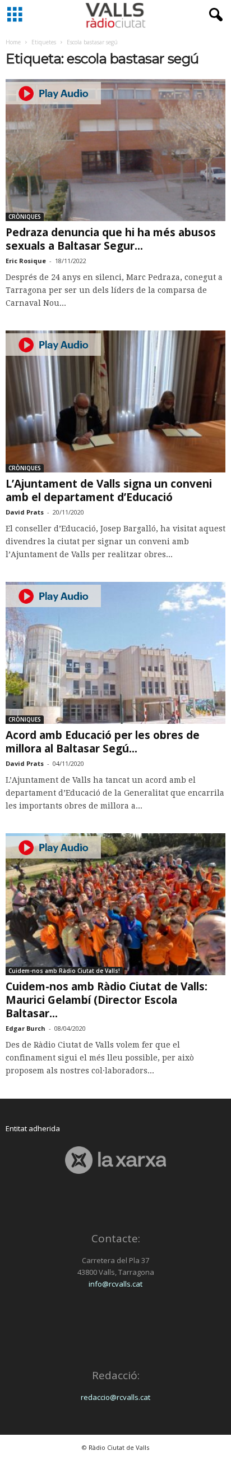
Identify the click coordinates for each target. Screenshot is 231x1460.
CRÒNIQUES (24, 217)
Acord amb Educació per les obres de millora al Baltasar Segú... (103, 742)
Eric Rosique (26, 260)
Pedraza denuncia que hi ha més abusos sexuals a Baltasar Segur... (111, 239)
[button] (213, 15)
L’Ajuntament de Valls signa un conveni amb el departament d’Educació (109, 490)
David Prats (25, 512)
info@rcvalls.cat (115, 1284)
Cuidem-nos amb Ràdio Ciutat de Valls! (64, 971)
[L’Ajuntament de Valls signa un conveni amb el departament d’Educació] (115, 401)
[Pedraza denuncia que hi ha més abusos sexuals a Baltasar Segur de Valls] (115, 150)
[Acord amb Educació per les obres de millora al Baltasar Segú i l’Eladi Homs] (115, 653)
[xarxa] (115, 1160)
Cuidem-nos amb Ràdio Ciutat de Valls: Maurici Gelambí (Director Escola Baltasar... (106, 1000)
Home (13, 42)
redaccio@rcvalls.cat (115, 1397)
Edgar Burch (25, 1028)
